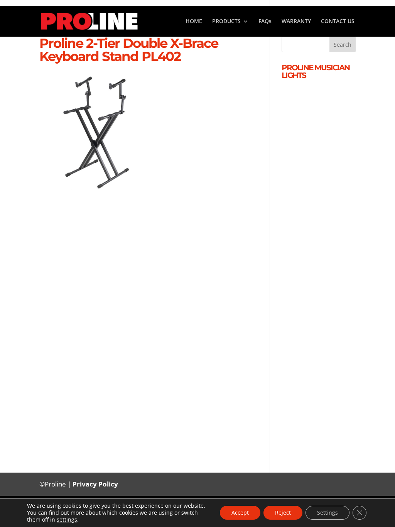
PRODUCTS (226, 22)
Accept (240, 512)
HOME (194, 22)
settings (67, 519)
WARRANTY (296, 22)
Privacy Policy (95, 484)
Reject (283, 512)
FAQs (265, 22)
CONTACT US (337, 22)
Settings (327, 512)
